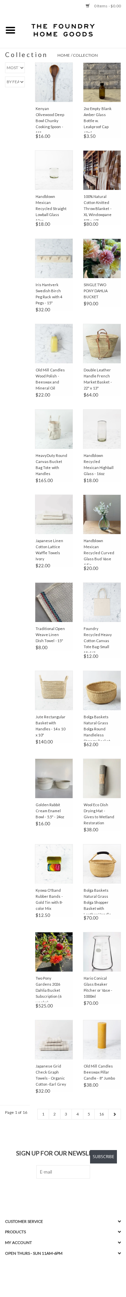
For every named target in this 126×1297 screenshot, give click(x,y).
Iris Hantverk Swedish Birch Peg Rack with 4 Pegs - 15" (49, 293)
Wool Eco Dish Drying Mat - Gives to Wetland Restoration (99, 813)
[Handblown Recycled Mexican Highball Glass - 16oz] (102, 429)
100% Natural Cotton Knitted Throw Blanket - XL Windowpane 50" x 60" (98, 207)
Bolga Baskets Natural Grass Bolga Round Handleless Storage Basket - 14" (98, 728)
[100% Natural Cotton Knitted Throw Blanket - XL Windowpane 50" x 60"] (102, 170)
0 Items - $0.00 (107, 5)
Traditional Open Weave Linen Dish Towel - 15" (50, 634)
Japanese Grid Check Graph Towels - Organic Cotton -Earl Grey (51, 1075)
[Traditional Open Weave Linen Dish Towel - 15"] (54, 602)
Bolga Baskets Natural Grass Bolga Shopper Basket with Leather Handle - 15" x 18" (99, 901)
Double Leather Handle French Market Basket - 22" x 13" (98, 379)
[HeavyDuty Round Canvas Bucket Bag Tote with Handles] (54, 429)
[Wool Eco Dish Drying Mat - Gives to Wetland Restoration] (102, 778)
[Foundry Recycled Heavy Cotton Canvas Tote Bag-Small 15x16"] (102, 602)
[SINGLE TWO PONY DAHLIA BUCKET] (102, 258)
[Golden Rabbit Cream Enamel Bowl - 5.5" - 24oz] (54, 778)
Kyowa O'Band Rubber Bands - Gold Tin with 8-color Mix (49, 899)
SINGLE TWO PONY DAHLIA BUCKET (96, 290)
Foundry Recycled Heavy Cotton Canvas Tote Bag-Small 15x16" (98, 639)
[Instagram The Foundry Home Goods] (69, 1192)
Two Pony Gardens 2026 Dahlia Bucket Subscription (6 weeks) (49, 989)
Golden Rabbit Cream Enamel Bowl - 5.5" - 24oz (50, 810)
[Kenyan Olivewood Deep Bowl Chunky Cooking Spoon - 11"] (54, 82)
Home (63, 55)
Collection (85, 55)
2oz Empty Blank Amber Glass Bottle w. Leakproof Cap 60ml (98, 119)
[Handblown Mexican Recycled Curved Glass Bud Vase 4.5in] (102, 514)
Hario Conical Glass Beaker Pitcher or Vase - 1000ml (98, 987)
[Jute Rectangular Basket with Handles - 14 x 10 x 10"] (54, 690)
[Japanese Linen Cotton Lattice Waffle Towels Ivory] (54, 514)
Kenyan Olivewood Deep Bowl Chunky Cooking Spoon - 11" (50, 119)
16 (101, 1114)
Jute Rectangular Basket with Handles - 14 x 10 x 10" (51, 726)
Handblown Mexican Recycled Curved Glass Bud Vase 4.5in (99, 551)
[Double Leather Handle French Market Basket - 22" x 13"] (102, 343)
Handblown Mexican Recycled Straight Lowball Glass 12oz (51, 207)
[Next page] (115, 1114)
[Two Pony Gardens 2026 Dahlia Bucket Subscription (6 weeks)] (54, 952)
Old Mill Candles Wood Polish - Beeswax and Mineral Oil (50, 379)
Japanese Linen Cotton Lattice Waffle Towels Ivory (50, 549)
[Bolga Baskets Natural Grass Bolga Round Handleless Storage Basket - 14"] (102, 690)
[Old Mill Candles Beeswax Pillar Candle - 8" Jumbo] (102, 1039)
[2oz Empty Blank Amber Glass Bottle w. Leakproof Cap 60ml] (102, 82)
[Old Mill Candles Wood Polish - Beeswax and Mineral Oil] (54, 343)
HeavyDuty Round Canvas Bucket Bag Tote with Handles (52, 464)
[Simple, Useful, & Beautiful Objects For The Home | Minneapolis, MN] (73, 30)
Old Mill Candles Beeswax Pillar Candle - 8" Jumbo (99, 1072)
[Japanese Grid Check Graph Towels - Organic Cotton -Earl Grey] (54, 1039)
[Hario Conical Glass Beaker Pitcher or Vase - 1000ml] (102, 952)
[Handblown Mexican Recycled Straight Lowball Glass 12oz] (54, 170)
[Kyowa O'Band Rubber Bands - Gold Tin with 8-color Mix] (54, 864)
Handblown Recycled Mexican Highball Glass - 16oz (99, 464)
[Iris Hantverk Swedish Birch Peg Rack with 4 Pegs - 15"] (54, 258)
